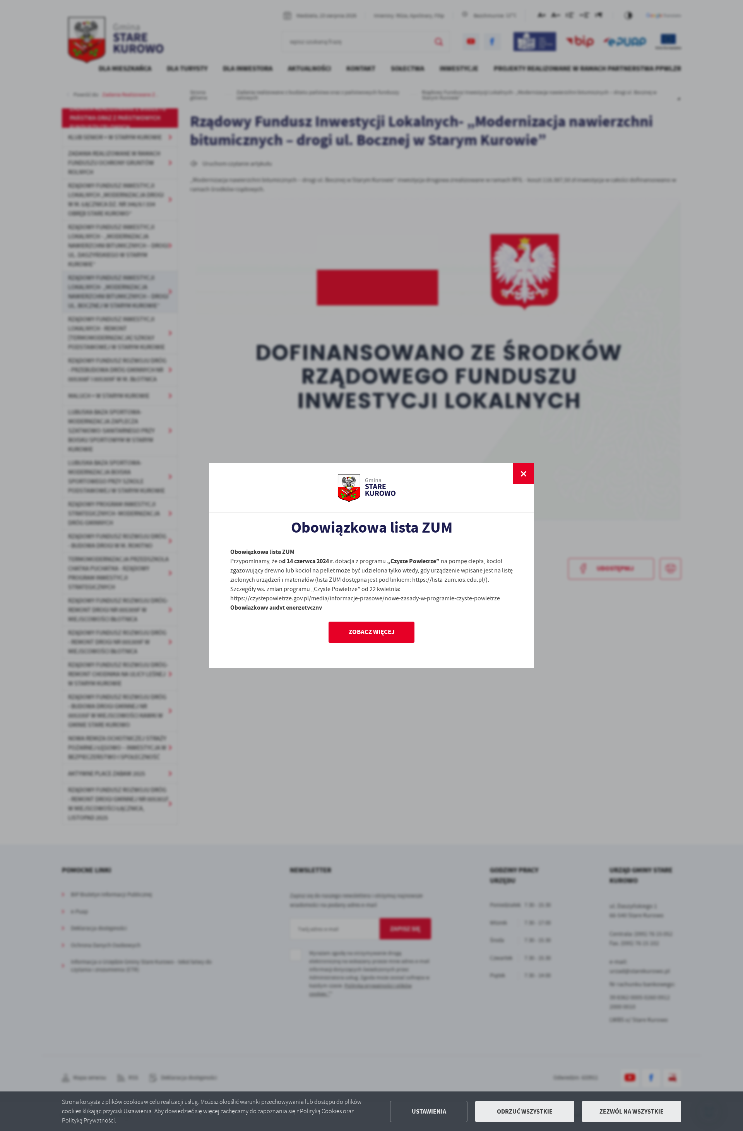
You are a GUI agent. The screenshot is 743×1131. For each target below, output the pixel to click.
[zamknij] (523, 473)
